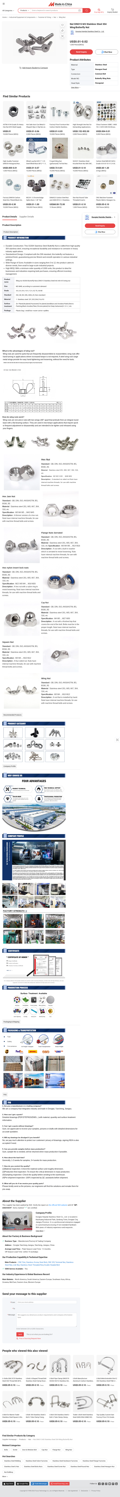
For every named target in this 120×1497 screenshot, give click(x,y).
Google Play (22, 1483)
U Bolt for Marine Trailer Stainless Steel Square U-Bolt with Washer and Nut (12, 1417)
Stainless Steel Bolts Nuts (33, 1466)
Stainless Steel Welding (12, 1461)
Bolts (6, 1450)
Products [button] (23, 10)
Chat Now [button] (108, 52)
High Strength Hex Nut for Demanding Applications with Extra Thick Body (82, 126)
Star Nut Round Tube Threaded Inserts (80, 198)
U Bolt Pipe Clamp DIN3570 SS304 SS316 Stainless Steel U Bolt (59, 1380)
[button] (3, 3)
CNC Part (21, 1262)
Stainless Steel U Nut (11, 1466)
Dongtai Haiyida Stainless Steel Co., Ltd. (89, 31)
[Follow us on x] (103, 1483)
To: (14, 1308)
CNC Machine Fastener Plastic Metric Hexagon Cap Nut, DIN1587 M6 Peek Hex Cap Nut (106, 199)
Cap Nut (45, 1450)
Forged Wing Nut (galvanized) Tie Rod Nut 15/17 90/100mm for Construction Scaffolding (59, 162)
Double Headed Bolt (52, 1265)
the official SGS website (58, 1205)
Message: (11, 1315)
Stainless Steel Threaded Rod (31, 1265)
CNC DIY (51, 1262)
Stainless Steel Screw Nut (56, 1466)
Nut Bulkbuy (8, 1472)
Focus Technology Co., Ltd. (43, 1491)
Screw (15, 1450)
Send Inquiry (81, 52)
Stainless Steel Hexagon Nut (104, 1466)
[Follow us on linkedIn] (116, 1483)
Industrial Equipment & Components (22, 17)
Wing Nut (62, 17)
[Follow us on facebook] (99, 1483)
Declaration (84, 1491)
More (4, 1476)
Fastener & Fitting (44, 17)
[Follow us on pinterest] (113, 1483)
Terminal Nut (60, 1262)
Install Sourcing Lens (60, 1483)
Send (20, 1334)
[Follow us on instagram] (106, 1483)
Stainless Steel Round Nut (80, 1466)
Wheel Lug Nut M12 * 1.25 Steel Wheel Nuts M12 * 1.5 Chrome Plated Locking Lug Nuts (36, 162)
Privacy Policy (95, 1491)
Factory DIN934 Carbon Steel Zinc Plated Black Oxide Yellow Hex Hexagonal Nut (13, 199)
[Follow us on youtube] (109, 1483)
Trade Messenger (39, 1483)
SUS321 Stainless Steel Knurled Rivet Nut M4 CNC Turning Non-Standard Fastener (82, 162)
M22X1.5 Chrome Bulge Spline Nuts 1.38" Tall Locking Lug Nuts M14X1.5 (36, 199)
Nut (55, 17)
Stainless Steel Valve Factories (37, 1461)
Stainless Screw (32, 1262)
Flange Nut (56, 1450)
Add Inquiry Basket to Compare (35, 67)
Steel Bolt (43, 1262)
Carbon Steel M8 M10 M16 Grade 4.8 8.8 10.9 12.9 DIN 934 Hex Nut (106, 162)
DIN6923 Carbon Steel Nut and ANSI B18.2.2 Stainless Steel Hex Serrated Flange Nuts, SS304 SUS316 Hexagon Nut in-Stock (59, 199)
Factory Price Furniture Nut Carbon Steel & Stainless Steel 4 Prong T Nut (59, 126)
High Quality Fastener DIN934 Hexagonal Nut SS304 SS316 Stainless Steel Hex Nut (13, 162)
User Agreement (73, 1491)
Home (4, 17)
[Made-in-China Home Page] (60, 4)
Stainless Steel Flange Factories (94, 1461)
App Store (8, 1483)
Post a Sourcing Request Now (28, 1338)
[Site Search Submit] (86, 10)
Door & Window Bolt (29, 1450)
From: (13, 1302)
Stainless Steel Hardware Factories (65, 1461)
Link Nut (16, 1265)
